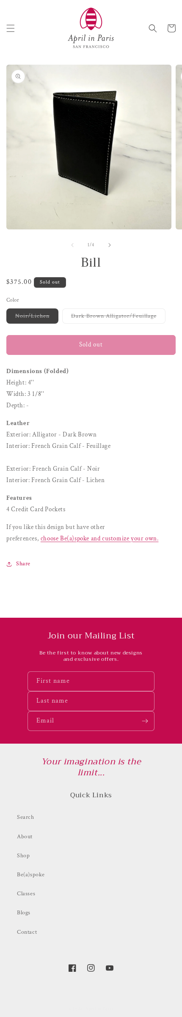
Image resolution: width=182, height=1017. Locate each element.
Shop (23, 855)
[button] (10, 28)
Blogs (23, 912)
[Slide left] (72, 245)
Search (25, 817)
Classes (26, 893)
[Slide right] (109, 245)
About (25, 836)
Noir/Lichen (36, 318)
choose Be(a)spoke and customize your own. (100, 538)
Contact (27, 932)
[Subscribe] (144, 721)
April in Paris (99, 1009)
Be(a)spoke (31, 874)
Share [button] (23, 563)
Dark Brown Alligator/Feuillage (118, 318)
